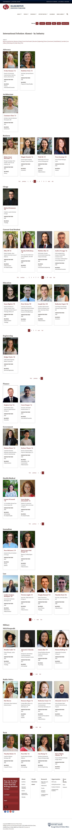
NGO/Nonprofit (10, 43)
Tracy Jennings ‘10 (60, 157)
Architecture (10, 41)
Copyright (5, 823)
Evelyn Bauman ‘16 (10, 71)
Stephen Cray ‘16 (9, 405)
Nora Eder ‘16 (25, 754)
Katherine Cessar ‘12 (44, 701)
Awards (23, 790)
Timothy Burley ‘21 (10, 754)
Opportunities (43, 14)
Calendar (52, 14)
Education (35, 41)
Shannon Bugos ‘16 (27, 701)
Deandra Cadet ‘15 (9, 650)
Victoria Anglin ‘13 (27, 595)
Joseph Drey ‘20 (43, 304)
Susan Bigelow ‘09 (9, 304)
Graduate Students (43, 791)
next (49, 181)
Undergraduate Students (44, 795)
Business (16, 41)
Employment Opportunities (25, 794)
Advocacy (5, 41)
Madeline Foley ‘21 (27, 71)
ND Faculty (54, 781)
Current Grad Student (27, 41)
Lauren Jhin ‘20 (43, 650)
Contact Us (27, 827)
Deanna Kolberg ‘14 (61, 650)
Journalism (63, 41)
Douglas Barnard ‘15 (44, 595)
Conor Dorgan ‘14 (26, 405)
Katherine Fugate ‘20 (61, 304)
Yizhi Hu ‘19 (42, 157)
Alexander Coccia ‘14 (61, 701)
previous (24, 181)
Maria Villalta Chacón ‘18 (59, 754)
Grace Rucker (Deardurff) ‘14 (25, 500)
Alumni (33, 784)
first (19, 181)
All (37, 23)
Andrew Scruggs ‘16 (61, 251)
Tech (22, 43)
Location (42, 23)
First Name (7, 789)
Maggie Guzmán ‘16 (27, 157)
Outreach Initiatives (24, 787)
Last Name (7, 794)
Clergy (20, 41)
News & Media (60, 14)
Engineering (40, 41)
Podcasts (65, 787)
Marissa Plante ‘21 (9, 448)
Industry (48, 23)
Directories (34, 781)
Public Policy (17, 43)
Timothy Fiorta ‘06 (61, 595)
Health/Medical (57, 41)
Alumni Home (65, 23)
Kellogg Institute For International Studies (12, 825)
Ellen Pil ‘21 (7, 251)
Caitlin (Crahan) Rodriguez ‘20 (9, 595)
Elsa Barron (7, 701)
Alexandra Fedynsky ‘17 (27, 650)
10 (47, 277)
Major (54, 23)
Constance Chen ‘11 (10, 115)
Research (33, 14)
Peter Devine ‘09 (26, 304)
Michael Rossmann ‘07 (10, 208)
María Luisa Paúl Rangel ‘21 (26, 551)
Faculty (42, 788)
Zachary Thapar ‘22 (27, 448)
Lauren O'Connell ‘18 (9, 500)
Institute (24, 781)
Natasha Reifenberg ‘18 (27, 251)
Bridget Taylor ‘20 (9, 357)
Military (5, 43)
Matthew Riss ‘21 (43, 251)
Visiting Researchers (56, 784)
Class (59, 23)
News (64, 784)
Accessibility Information (8, 829)
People (26, 14)
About (19, 14)
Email (5, 800)
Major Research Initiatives (44, 782)
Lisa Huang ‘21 (42, 754)
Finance (45, 41)
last (52, 181)
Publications (44, 785)
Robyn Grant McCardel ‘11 (8, 157)
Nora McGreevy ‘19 (10, 550)
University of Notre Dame (16, 823)
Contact (23, 784)
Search (67, 15)
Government (50, 41)
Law (68, 41)
